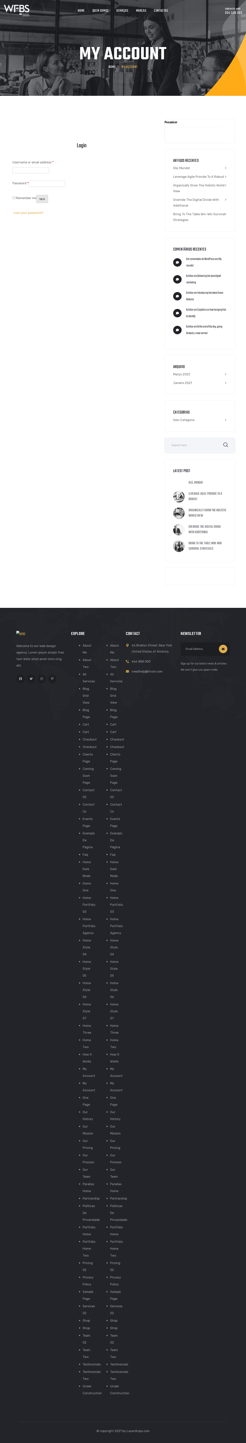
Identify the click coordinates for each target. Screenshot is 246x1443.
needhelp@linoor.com (147, 671)
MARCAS (141, 11)
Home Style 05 (87, 968)
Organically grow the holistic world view (198, 188)
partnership (91, 1198)
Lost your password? (28, 213)
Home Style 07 (87, 1011)
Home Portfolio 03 (89, 904)
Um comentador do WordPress (200, 259)
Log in (42, 199)
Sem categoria (183, 420)
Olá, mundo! (181, 168)
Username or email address (33, 162)
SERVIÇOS (122, 11)
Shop (86, 1320)
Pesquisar (171, 122)
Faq (85, 854)
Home (112, 67)
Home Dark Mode (87, 869)
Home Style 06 (87, 990)
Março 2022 (181, 374)
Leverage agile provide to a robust (198, 177)
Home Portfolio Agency (89, 926)
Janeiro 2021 (182, 383)
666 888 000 (141, 661)
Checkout (90, 739)
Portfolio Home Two (89, 1248)
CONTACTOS (161, 11)
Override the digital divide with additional (196, 202)
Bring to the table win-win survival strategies (199, 217)
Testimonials (92, 1364)
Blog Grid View (86, 695)
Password (20, 183)
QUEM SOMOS (100, 11)
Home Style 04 (87, 947)
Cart (86, 724)
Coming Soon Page (88, 775)
